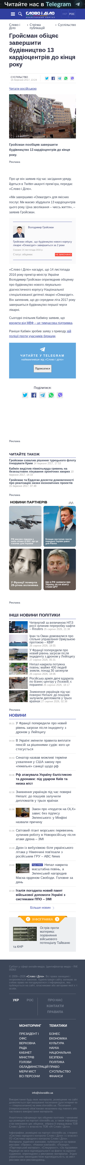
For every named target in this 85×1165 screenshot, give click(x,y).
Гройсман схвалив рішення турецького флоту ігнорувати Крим (42, 462)
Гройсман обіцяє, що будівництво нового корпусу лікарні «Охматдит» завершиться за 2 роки (42, 243)
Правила (55, 1012)
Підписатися (42, 368)
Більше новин (40, 907)
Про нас (55, 1000)
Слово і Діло (14, 26)
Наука (54, 1048)
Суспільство (67, 25)
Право (54, 1066)
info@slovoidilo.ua (42, 1092)
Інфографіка (42, 919)
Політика (56, 1062)
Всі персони (29, 1076)
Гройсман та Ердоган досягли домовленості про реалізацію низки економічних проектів (41, 482)
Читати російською (23, 88)
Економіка (58, 1038)
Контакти (55, 1006)
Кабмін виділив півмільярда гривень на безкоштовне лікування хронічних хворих (41, 471)
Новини (17, 715)
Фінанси (56, 1076)
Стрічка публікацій (37, 26)
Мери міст (27, 1071)
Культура (56, 1043)
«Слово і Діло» (35, 976)
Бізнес (54, 1033)
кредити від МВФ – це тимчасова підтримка (40, 323)
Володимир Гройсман (41, 227)
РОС (72, 14)
